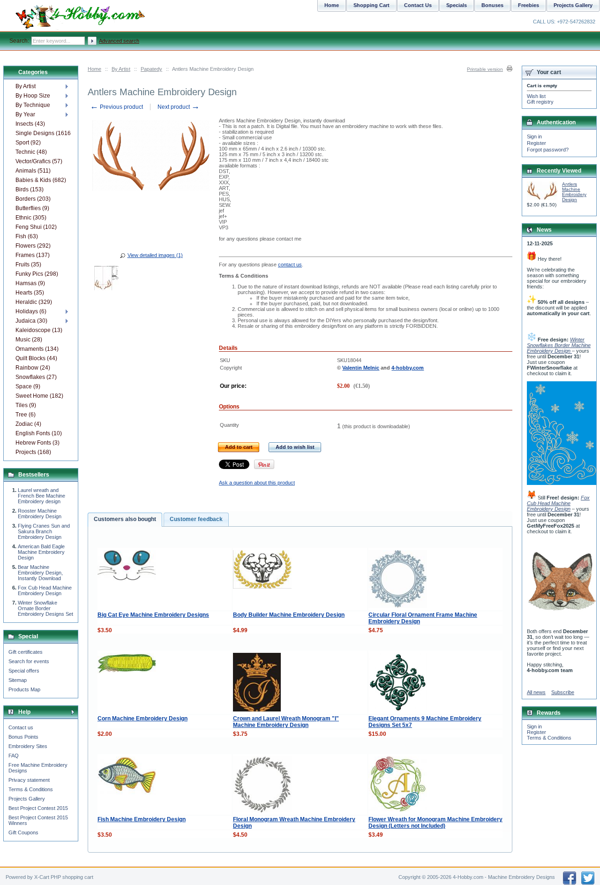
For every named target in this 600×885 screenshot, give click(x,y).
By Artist (121, 69)
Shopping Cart (371, 5)
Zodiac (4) (28, 424)
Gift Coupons (23, 832)
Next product (179, 107)
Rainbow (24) (32, 367)
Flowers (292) (33, 245)
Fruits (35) (28, 264)
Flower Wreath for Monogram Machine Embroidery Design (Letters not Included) (435, 822)
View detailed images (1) (155, 255)
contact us (290, 264)
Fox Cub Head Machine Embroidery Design (45, 590)
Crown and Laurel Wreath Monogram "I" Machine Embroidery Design (286, 721)
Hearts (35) (29, 292)
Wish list (536, 96)
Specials (456, 5)
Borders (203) (33, 199)
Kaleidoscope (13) (38, 330)
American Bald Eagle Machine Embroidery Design (41, 552)
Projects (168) (33, 452)
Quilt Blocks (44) (36, 358)
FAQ (13, 755)
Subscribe (562, 692)
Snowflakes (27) (36, 377)
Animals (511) (33, 170)
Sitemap (17, 680)
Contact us (20, 727)
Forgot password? (548, 149)
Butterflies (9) (32, 208)
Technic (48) (31, 152)
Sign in (534, 136)
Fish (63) (26, 236)
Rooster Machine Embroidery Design (39, 513)
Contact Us (418, 5)
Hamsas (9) (30, 283)
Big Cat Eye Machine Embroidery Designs (153, 615)
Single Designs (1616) (42, 133)
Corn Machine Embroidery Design (143, 718)
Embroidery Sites (27, 746)
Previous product (116, 107)
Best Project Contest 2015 (38, 808)
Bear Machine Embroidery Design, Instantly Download (40, 572)
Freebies (528, 5)
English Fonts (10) (38, 433)
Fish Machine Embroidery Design (142, 819)
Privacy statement (29, 780)
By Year (25, 114)
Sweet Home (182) (39, 396)
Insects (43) (30, 124)
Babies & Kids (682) (40, 180)
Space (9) (27, 386)
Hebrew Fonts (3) (37, 442)
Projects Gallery (26, 799)
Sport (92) (28, 142)
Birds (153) (29, 189)
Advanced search (119, 41)
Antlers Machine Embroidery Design (574, 192)
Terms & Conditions (30, 789)
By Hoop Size (32, 95)
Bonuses (492, 5)
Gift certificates (25, 652)
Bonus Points (23, 737)
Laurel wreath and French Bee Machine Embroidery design (41, 495)
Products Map (24, 689)
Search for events (28, 661)
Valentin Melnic (360, 368)
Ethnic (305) (30, 217)
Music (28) (28, 339)
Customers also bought (125, 519)
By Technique (32, 105)
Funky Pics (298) (36, 274)
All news (536, 692)
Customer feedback (196, 519)
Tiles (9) (25, 405)
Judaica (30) (31, 321)
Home (94, 69)
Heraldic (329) (33, 302)
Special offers (23, 670)
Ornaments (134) (37, 349)
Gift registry (540, 102)
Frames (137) (32, 255)
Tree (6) (25, 414)
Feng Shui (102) (36, 227)
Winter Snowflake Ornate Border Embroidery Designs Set (45, 608)
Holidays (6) (30, 311)
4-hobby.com (407, 368)
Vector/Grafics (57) (38, 161)
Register (536, 143)
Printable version (485, 69)
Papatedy (151, 69)
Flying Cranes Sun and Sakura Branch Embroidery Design (44, 531)
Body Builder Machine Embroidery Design (289, 615)
